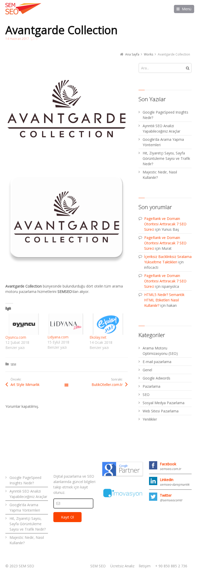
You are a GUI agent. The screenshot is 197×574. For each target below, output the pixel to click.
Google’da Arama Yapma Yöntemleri (163, 142)
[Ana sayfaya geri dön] (23, 9)
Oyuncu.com (15, 337)
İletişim (145, 565)
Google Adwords (156, 378)
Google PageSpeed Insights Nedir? (165, 115)
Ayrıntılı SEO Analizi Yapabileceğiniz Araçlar (161, 128)
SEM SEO (98, 565)
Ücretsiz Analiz (122, 565)
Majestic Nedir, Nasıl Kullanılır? (160, 175)
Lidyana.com (57, 337)
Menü (186, 8)
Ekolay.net (98, 337)
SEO (146, 394)
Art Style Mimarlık (25, 384)
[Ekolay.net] (108, 324)
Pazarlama (151, 386)
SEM (13, 364)
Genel (147, 369)
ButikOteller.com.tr (107, 384)
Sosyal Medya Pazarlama (163, 402)
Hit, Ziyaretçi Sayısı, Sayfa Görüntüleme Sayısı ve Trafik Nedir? (166, 158)
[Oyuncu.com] (23, 324)
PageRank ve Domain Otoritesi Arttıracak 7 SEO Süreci (165, 224)
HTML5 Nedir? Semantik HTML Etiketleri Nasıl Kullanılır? (164, 300)
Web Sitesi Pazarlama (161, 411)
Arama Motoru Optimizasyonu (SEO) (160, 351)
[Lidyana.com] (65, 324)
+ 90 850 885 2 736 (171, 565)
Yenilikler (150, 419)
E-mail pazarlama (157, 361)
